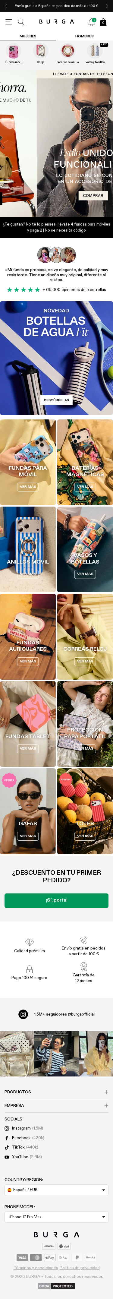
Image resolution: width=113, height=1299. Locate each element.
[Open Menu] (9, 22)
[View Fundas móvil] (13, 50)
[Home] (56, 21)
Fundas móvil (13, 62)
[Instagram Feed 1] (56, 1053)
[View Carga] (41, 50)
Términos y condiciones (36, 1268)
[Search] (21, 22)
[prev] (6, 6)
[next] (107, 6)
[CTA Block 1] (56, 358)
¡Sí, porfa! (56, 900)
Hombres (84, 36)
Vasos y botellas (95, 62)
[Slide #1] (64, 207)
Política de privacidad (80, 1268)
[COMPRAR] (56, 143)
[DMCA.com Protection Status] (56, 1286)
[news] (91, 22)
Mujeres (28, 36)
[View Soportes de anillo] (68, 50)
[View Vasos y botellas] (95, 50)
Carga (41, 62)
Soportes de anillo (68, 62)
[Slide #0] (48, 207)
